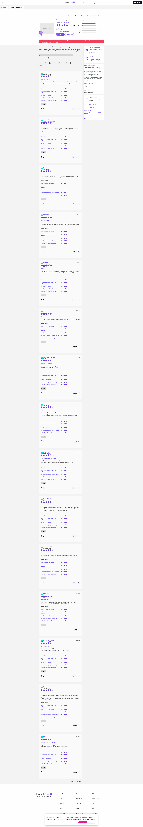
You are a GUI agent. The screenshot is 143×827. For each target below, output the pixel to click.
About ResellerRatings (96, 798)
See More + (42, 52)
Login (93, 808)
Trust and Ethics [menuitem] (10, 2)
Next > (80, 781)
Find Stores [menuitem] (4, 2)
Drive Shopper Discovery (80, 795)
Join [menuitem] (127, 2)
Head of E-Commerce (79, 813)
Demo (77, 805)
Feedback (61, 810)
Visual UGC (62, 805)
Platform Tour (62, 795)
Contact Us (94, 805)
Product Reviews (63, 800)
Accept (82, 822)
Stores (40, 12)
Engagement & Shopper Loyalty (81, 800)
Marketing (77, 810)
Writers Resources (66, 22)
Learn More (45, 42)
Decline (91, 822)
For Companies (137, 2)
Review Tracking (62, 813)
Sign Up (93, 810)
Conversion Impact (79, 798)
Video (61, 808)
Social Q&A (62, 803)
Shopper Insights (79, 803)
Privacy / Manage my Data (96, 813)
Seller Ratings (62, 798)
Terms (93, 803)
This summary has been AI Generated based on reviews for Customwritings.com (56, 55)
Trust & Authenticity (95, 800)
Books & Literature (59, 22)
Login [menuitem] (130, 2)
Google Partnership (95, 795)
